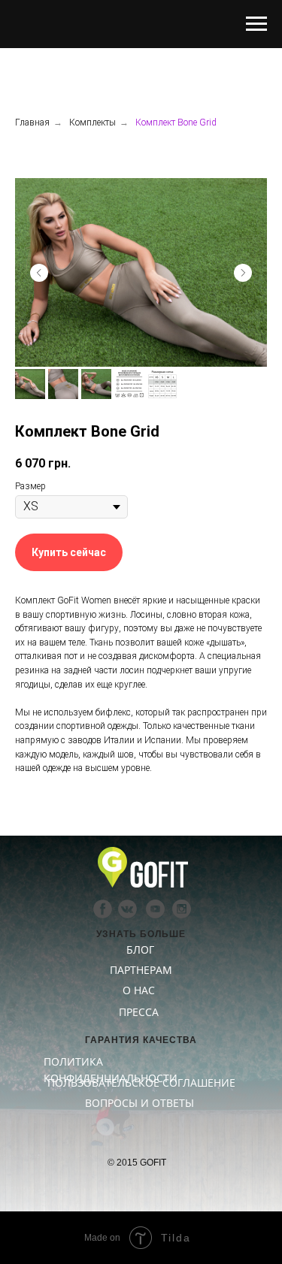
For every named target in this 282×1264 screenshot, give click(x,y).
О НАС (139, 990)
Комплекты (92, 122)
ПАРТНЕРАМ (141, 970)
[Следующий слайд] (243, 273)
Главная (32, 122)
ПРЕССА (139, 1012)
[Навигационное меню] (256, 24)
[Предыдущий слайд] (39, 273)
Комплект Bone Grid (176, 122)
